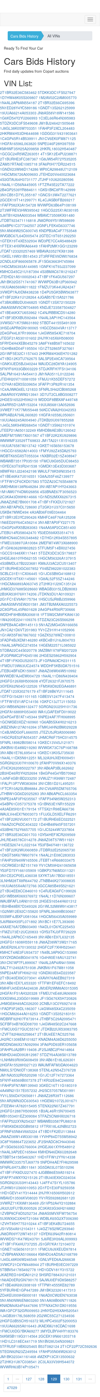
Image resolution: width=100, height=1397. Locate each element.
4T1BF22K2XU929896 (58, 435)
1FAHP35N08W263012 (57, 1351)
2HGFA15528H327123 (18, 1064)
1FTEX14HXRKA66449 (19, 245)
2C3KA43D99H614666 (18, 496)
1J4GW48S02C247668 (57, 1023)
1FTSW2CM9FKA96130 (59, 614)
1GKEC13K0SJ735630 (55, 752)
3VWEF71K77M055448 (19, 409)
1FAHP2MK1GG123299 (58, 245)
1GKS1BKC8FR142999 (56, 189)
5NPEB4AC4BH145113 (19, 624)
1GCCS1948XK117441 (18, 553)
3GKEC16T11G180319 (58, 1085)
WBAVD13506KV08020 (19, 1197)
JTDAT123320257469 (17, 251)
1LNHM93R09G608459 (19, 1059)
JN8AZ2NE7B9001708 (18, 501)
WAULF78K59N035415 (56, 471)
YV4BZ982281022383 (57, 568)
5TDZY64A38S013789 (58, 1054)
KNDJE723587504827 (58, 307)
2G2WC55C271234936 (56, 1315)
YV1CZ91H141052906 (56, 629)
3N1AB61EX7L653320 (18, 983)
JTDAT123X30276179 (18, 691)
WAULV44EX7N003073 (19, 814)
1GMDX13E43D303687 (57, 466)
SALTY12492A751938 (18, 967)
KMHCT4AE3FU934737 (19, 952)
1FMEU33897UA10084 (19, 542)
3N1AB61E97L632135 (56, 936)
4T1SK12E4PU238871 (59, 153)
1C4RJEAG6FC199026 (57, 890)
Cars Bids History (24, 36)
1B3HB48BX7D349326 (18, 906)
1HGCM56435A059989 (58, 916)
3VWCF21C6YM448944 (19, 1264)
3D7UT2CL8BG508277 (58, 394)
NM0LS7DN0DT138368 (19, 1070)
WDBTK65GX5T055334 (19, 455)
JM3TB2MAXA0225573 (58, 604)
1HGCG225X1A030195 (59, 210)
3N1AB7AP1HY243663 (57, 486)
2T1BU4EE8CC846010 (18, 890)
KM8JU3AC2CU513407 (57, 563)
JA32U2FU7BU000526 (18, 1208)
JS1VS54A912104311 (18, 1228)
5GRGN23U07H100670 (19, 762)
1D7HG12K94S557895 (58, 537)
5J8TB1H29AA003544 (18, 215)
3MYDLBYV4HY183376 (59, 1331)
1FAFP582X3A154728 (18, 205)
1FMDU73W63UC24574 (19, 665)
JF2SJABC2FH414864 (56, 1049)
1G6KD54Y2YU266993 (18, 118)
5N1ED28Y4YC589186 (18, 107)
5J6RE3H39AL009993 (59, 1238)
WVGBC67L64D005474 (19, 235)
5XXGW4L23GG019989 (19, 998)
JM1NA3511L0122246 (56, 373)
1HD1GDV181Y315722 (55, 1269)
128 (41, 1378)
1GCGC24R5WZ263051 (19, 153)
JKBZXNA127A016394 (18, 727)
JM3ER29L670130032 (18, 947)
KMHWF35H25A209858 (19, 148)
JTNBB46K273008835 (57, 880)
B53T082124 (48, 1346)
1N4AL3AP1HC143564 (56, 317)
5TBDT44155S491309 (58, 322)
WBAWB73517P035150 (19, 460)
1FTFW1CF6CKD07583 (19, 481)
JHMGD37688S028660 (19, 588)
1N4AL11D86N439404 (59, 675)
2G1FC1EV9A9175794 (18, 599)
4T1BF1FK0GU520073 (18, 660)
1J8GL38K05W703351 (18, 128)
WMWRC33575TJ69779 (19, 1162)
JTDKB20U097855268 (55, 420)
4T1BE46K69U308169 (18, 1284)
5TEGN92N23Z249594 (18, 1351)
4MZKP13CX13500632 (56, 1356)
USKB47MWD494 (14, 512)
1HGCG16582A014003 (19, 450)
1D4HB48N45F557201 (57, 824)
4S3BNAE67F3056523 (58, 491)
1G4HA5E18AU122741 (58, 957)
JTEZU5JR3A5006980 (57, 732)
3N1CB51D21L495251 (56, 783)
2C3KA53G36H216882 (56, 1208)
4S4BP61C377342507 (18, 225)
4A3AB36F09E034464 (48, 512)
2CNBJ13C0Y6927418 (57, 1003)
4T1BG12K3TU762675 (18, 358)
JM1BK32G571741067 (18, 281)
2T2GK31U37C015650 (56, 507)
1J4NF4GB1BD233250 (18, 778)
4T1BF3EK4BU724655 (56, 1223)
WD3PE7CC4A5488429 (57, 240)
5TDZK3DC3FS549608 (19, 123)
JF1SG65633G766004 (18, 1146)
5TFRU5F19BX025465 (18, 1346)
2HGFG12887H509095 (19, 1110)
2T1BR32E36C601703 (18, 834)
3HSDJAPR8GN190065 (19, 327)
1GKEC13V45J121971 (55, 742)
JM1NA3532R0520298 (18, 1075)
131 (79, 1378)
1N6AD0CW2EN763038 (57, 1295)
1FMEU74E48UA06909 (57, 993)
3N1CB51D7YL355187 (18, 194)
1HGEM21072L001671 (58, 1100)
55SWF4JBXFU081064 (19, 916)
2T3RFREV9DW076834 (58, 256)
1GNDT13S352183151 (57, 1013)
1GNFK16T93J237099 (57, 266)
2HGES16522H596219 (18, 399)
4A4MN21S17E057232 (18, 1090)
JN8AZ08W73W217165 (58, 942)
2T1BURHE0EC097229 (59, 1264)
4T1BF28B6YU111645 (55, 691)
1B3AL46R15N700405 (57, 1110)
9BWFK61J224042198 (18, 471)
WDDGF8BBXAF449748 (58, 399)
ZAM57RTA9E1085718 (18, 164)
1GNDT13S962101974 (56, 425)
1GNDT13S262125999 (56, 107)
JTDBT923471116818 (18, 220)
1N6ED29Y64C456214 (18, 522)
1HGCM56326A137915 (57, 558)
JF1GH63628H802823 (18, 547)
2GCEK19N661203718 (57, 1336)
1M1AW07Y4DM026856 (19, 491)
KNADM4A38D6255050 (57, 1039)
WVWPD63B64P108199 (56, 205)
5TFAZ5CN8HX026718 (56, 1116)
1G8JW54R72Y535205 (57, 158)
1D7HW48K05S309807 (19, 97)
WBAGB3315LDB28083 (58, 588)
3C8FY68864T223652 (18, 1141)
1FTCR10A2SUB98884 (18, 788)
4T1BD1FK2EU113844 (56, 1131)
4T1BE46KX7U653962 (18, 312)
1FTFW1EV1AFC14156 (19, 701)
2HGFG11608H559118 (19, 942)
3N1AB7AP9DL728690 (18, 507)
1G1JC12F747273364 (56, 1075)
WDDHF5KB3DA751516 (60, 665)
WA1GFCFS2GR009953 (19, 1310)
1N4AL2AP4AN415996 (56, 962)
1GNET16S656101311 (18, 1249)
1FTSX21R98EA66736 (55, 808)
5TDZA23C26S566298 (55, 619)
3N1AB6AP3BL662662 (55, 768)
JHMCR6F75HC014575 (58, 737)
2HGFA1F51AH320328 (18, 993)
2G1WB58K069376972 (18, 895)
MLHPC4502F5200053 (58, 1320)
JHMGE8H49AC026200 (19, 1003)
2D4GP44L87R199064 (18, 332)
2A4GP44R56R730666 (56, 609)
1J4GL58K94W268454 (18, 425)
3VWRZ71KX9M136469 (19, 1203)
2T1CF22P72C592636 (78, 1346)
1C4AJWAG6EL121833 (19, 389)
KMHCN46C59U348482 (19, 537)
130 (66, 1378)
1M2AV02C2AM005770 (58, 97)
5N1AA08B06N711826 (58, 1300)
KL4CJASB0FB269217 (56, 199)
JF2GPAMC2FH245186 (19, 655)
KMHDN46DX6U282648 (57, 1151)
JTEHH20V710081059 (18, 379)
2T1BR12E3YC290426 (18, 517)
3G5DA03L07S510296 (56, 1167)
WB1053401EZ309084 (18, 1116)
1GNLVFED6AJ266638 (56, 1259)
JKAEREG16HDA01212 (19, 1274)
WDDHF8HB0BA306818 (19, 614)
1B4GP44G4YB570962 (57, 773)
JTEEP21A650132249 (18, 430)
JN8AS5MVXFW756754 (57, 1213)
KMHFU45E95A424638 (19, 988)
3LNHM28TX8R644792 (19, 880)
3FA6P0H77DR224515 (56, 164)
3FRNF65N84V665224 (18, 1131)
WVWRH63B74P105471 (19, 1366)
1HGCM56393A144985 (19, 266)
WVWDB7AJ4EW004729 (20, 675)
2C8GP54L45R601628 (18, 609)
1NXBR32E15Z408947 (58, 455)
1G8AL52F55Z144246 (56, 578)
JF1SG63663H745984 (56, 261)
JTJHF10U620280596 (56, 179)
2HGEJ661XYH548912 (56, 1146)
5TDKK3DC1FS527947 (56, 92)
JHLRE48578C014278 (18, 839)
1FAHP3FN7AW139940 (19, 1085)
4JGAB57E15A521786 (55, 297)
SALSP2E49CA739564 (56, 358)
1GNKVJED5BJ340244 (18, 363)
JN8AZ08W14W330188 (19, 1136)
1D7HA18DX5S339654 (18, 384)
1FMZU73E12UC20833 (19, 931)
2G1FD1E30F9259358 (56, 1187)
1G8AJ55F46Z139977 (55, 476)
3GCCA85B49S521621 (56, 885)
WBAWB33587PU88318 (56, 1121)
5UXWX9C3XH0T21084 (19, 1218)
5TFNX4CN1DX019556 (58, 1305)
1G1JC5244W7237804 (55, 829)
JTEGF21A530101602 (18, 338)
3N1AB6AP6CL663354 (58, 793)
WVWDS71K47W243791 (20, 1238)
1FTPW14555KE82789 (56, 1284)
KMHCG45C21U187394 (19, 271)
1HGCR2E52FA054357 (19, 737)
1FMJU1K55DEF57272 (56, 379)
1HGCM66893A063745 (19, 583)
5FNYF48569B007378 (18, 1080)
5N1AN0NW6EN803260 (19, 1300)
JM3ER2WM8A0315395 (58, 988)
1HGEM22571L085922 (57, 645)
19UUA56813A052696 (56, 404)
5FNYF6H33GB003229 (19, 368)
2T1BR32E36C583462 (18, 92)
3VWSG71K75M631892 (19, 322)
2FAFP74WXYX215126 (19, 1177)
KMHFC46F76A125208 (57, 517)
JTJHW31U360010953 (18, 1187)
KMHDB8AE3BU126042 (56, 430)
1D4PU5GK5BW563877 (59, 292)
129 (54, 1378)
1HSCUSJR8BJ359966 (56, 599)
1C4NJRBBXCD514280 (56, 312)
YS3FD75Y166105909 (18, 870)
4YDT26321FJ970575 (56, 681)
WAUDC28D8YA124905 (57, 363)
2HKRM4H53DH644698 (19, 133)
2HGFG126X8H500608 (19, 681)
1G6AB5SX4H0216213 (57, 721)
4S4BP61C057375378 (18, 803)
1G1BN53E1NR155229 (56, 803)
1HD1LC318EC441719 (18, 1341)
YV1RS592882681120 (57, 1197)
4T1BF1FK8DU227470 (18, 1172)
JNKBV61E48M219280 (18, 747)
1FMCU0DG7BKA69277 (19, 1331)
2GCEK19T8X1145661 (18, 578)
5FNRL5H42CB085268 (57, 389)
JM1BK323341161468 (18, 1356)
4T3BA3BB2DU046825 (18, 302)
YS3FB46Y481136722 (56, 844)
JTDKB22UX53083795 (59, 1029)
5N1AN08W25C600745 (19, 230)
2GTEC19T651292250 (57, 235)
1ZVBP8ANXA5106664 (18, 1254)
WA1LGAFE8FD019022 (57, 711)
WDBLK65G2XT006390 (59, 1218)
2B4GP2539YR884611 (18, 189)
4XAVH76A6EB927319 (56, 977)
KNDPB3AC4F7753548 (58, 230)
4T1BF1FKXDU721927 (56, 501)
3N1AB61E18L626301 (57, 1059)
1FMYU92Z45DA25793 (57, 450)
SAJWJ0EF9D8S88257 (58, 1279)
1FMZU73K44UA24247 (56, 286)
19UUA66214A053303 (18, 112)
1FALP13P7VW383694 (18, 783)
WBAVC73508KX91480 (56, 215)
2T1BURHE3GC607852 (19, 568)
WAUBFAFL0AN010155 (19, 901)
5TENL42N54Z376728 (57, 1070)
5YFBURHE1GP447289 (19, 1290)
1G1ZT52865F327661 (56, 348)
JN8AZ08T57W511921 (56, 839)
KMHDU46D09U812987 (19, 1054)
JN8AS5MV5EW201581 (19, 604)
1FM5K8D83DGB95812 (19, 1126)
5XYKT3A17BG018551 (56, 875)
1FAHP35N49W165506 (19, 860)
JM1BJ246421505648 (56, 123)
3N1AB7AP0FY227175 (56, 522)
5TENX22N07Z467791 (56, 1105)
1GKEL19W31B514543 (19, 256)
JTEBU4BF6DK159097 (18, 670)
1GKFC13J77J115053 (57, 701)
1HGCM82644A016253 (19, 1013)
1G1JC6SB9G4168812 (56, 573)
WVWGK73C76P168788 (57, 747)
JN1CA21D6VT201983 (18, 629)
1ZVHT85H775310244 (18, 1223)
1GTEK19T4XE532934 (18, 240)
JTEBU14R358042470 (18, 532)
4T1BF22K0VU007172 (18, 819)
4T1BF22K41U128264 (18, 297)
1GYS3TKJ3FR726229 (57, 931)
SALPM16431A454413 (18, 373)
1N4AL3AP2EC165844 (18, 1151)
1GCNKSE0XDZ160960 (19, 721)
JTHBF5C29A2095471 (57, 1018)
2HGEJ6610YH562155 (18, 558)
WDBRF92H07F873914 (19, 1018)
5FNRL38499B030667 (57, 911)
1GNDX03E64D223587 (57, 972)
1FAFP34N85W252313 (57, 798)
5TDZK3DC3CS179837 (57, 553)
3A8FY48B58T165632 (56, 343)
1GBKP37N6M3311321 (56, 870)
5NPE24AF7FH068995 (56, 716)
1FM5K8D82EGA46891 (57, 686)
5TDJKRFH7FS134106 (57, 368)
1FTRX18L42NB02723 (57, 1126)
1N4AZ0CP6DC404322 (19, 824)
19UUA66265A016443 (18, 1325)
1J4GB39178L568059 (18, 1315)
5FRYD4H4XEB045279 (18, 343)
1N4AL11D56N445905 (18, 184)
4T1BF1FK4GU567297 (56, 276)
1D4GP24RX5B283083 (18, 527)
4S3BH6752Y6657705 (18, 829)
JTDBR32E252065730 (57, 849)
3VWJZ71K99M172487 (57, 778)
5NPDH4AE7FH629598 (59, 1162)
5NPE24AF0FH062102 (18, 972)
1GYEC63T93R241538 (18, 466)
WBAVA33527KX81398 (55, 251)
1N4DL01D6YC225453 (56, 926)
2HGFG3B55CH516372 (19, 1320)
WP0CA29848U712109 (58, 169)
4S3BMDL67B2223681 (18, 563)
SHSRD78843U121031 (57, 1274)
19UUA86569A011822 (18, 286)
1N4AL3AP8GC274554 (18, 645)
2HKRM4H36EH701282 (58, 353)
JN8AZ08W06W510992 (57, 670)
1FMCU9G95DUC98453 (59, 460)
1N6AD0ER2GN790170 (19, 1279)
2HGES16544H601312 (57, 901)
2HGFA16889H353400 (18, 711)
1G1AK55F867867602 (18, 634)
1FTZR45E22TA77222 (56, 184)
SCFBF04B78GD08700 (19, 1023)
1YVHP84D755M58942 (58, 1136)
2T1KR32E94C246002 (55, 1080)
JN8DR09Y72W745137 (19, 1233)
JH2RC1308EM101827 (18, 1039)
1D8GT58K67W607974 (19, 855)
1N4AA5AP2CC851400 (57, 527)
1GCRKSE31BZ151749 (19, 865)
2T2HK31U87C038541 (18, 1361)
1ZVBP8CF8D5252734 (18, 1213)
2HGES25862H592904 (57, 655)
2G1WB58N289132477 (19, 706)
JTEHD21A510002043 (18, 276)
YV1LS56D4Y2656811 (18, 1095)
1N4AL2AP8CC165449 (18, 936)
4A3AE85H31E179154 (18, 808)
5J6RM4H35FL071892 (18, 921)
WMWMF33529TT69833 (20, 440)
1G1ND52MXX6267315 (57, 496)
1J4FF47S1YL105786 (57, 1182)
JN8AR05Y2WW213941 (19, 394)
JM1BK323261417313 (57, 1290)
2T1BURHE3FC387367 (19, 158)
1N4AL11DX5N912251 (18, 757)
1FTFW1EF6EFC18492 (56, 983)
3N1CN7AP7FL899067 (18, 962)
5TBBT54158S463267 (18, 1157)
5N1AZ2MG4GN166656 (58, 624)
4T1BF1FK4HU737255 (18, 1244)
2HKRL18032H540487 (58, 148)
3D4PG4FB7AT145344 (18, 716)
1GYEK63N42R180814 (57, 1233)
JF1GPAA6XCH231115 (57, 660)
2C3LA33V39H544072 (56, 1361)
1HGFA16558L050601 (56, 414)
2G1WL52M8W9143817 (57, 906)
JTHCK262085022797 (18, 768)
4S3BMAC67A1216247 (58, 271)
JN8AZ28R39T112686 (55, 1095)
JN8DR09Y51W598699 (56, 220)
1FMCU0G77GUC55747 (20, 1029)
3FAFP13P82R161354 (56, 384)
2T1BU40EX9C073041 (18, 977)
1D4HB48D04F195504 (18, 348)
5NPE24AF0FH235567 (18, 798)
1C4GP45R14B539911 (18, 138)
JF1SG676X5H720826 (58, 998)
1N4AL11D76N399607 (56, 895)
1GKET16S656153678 (55, 445)
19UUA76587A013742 (18, 445)
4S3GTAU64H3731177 (18, 179)
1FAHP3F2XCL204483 (56, 128)
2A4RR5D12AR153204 (18, 404)
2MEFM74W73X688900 (58, 542)
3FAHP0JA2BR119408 (18, 1049)
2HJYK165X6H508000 (55, 338)
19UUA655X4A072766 (18, 885)
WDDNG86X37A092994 (19, 1044)
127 (29, 1378)
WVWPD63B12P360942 (57, 281)
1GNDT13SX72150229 (56, 302)
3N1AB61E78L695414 (18, 752)
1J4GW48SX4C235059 (56, 1008)
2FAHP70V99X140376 (57, 762)
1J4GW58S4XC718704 (56, 332)
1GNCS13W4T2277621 (57, 194)
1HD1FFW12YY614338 (56, 1157)
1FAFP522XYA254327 (18, 1121)
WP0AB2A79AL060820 (18, 414)
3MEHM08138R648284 (19, 486)
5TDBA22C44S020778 (18, 650)
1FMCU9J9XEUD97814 (57, 1249)
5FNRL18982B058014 (18, 742)
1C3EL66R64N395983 (56, 118)
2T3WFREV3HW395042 (19, 210)
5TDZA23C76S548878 (58, 481)
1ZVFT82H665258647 (18, 1034)
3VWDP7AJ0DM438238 (19, 292)
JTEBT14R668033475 (57, 860)
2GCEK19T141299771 (18, 199)
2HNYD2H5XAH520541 (60, 1310)
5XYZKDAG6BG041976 (19, 957)
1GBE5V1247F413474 (56, 696)
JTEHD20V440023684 (57, 174)
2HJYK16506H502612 (56, 1192)
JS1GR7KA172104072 (56, 1244)
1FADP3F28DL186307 (18, 1008)
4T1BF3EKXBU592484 (18, 317)
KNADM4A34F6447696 (19, 1305)
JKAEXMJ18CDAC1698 (56, 1325)
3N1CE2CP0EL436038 (18, 875)
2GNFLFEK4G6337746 (56, 225)
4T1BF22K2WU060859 (19, 849)
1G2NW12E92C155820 (19, 911)
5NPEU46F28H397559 (56, 143)
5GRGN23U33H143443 (19, 1182)
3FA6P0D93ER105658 (58, 1044)
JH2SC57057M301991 (56, 1090)
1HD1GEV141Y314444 (18, 1192)
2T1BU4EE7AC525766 (56, 1034)
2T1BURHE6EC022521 (57, 819)
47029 (12, 1387)
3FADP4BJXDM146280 (19, 640)
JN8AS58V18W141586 (56, 112)
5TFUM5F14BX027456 (56, 547)
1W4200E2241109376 (18, 619)
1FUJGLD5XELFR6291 (58, 814)
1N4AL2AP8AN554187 (18, 102)
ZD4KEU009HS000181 (18, 1295)
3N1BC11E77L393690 (56, 921)
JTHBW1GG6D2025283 (19, 793)
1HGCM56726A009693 (19, 174)
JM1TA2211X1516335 (59, 440)
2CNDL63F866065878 (18, 261)
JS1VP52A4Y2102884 (58, 1203)
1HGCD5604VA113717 (58, 327)
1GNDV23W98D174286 (19, 169)
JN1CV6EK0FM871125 (57, 138)
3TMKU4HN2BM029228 (57, 727)
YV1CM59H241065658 (57, 865)
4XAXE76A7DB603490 (18, 926)
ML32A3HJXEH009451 (56, 757)
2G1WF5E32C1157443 (19, 353)
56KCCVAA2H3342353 (57, 409)
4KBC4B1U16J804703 (57, 640)
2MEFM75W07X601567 (19, 435)
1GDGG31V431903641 (59, 133)
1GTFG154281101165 (18, 696)
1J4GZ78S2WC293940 (55, 1228)
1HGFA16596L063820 (18, 143)
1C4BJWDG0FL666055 (19, 732)
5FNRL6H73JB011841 (18, 1167)
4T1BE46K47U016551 (18, 476)
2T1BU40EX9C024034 (57, 1177)
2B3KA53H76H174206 (18, 594)
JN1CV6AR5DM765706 (57, 788)
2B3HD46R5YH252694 (18, 773)
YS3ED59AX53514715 (55, 532)
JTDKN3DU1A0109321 (56, 594)
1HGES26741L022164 (18, 844)
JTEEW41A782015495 (18, 1105)
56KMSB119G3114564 (18, 1336)
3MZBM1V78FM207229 (57, 650)
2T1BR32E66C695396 (56, 102)
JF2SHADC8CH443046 (56, 1141)
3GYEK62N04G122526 (18, 686)
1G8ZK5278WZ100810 (56, 634)
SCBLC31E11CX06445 (18, 573)
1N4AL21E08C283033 (57, 855)
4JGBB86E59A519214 (56, 1172)
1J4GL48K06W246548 (18, 1259)
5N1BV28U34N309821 (56, 1341)
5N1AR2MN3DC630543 (19, 1100)
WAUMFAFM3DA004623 (58, 1064)
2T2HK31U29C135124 (57, 583)
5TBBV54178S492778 (18, 1269)
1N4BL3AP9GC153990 (58, 952)
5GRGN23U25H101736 (58, 706)
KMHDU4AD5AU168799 (57, 1254)
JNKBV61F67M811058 (55, 967)
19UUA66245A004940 (18, 420)
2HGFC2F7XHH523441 (56, 947)
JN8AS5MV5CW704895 (19, 307)
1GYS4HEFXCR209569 (56, 834)
